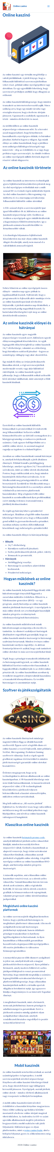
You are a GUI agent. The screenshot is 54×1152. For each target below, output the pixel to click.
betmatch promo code (33, 837)
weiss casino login (33, 1130)
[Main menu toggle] (48, 6)
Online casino (20, 6)
